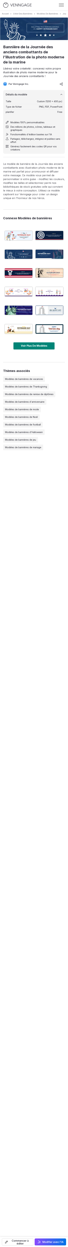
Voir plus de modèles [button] (34, 345)
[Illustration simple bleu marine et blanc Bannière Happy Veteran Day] (49, 329)
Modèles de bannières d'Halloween (24, 432)
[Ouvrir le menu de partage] (61, 84)
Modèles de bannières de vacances (24, 379)
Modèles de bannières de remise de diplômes (29, 394)
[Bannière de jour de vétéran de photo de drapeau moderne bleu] (18, 310)
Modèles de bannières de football (23, 424)
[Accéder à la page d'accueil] (17, 5)
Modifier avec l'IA (53, 1242)
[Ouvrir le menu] (61, 5)
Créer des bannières (22, 13)
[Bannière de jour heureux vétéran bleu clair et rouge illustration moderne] (18, 235)
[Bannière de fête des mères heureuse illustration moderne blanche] (18, 291)
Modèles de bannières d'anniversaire (24, 401)
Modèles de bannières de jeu (20, 439)
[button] (17, 1241)
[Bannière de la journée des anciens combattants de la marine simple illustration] (49, 235)
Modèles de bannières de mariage (23, 447)
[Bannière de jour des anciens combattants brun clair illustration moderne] (18, 329)
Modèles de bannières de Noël (21, 417)
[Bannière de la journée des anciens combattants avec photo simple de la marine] (49, 254)
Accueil (5, 13)
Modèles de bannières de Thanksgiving (26, 386)
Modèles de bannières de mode (22, 409)
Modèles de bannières (47, 13)
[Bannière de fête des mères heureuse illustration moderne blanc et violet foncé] (49, 291)
